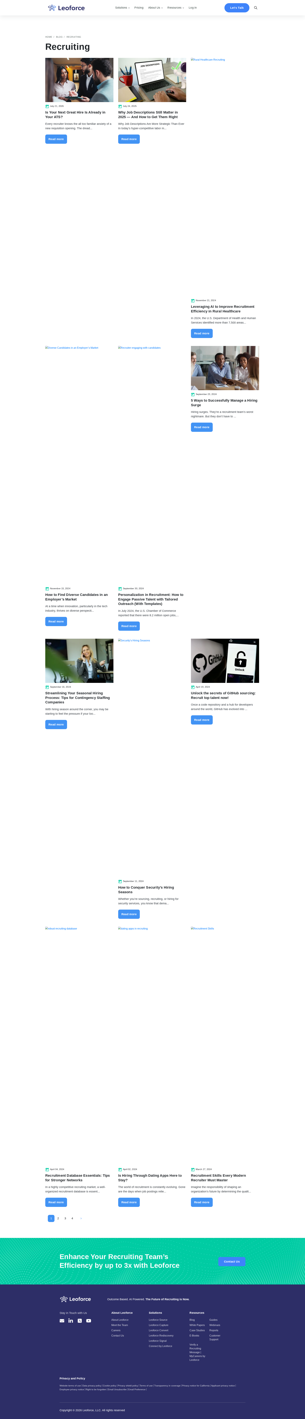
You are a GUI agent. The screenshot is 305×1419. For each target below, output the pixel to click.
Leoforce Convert (158, 1330)
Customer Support (214, 1337)
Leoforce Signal (158, 1341)
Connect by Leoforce (160, 1346)
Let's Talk (237, 7)
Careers (115, 1330)
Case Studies (197, 1330)
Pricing (138, 7)
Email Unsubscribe (117, 1389)
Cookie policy (109, 1385)
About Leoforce (120, 1320)
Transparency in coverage (167, 1385)
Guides (213, 1320)
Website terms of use (70, 1385)
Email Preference (137, 1389)
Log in (193, 7)
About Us (154, 7)
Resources (174, 7)
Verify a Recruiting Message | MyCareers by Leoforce (197, 1352)
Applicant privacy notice (223, 1385)
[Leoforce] (66, 7)
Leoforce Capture (158, 1325)
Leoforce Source (158, 1320)
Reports (213, 1330)
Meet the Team (119, 1325)
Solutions (121, 7)
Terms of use (146, 1385)
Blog (59, 37)
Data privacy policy (91, 1385)
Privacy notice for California (196, 1385)
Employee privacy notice (72, 1389)
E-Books (194, 1335)
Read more (56, 139)
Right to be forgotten (96, 1389)
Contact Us (232, 1261)
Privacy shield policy (128, 1385)
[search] (255, 7)
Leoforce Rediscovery (161, 1335)
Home (48, 37)
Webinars (214, 1325)
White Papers (197, 1325)
